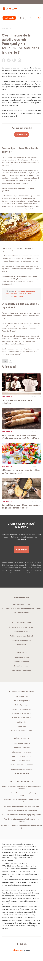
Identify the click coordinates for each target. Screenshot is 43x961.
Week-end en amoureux (21, 718)
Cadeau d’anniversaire (21, 748)
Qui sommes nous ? (21, 657)
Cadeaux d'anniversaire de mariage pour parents (21, 815)
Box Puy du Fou (22, 696)
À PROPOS (21, 652)
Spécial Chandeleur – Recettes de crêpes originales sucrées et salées (21, 506)
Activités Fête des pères (21, 713)
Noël (22, 18)
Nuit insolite (21, 722)
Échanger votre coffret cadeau (21, 627)
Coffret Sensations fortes (21, 730)
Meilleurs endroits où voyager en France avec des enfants (21, 787)
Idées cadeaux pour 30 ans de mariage (21, 810)
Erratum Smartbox (21, 613)
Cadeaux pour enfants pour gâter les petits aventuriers (21, 800)
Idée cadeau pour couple (21, 760)
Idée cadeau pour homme (21, 752)
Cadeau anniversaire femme (21, 769)
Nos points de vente (21, 666)
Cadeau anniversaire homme (21, 765)
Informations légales (21, 604)
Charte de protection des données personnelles (21, 608)
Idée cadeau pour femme (21, 756)
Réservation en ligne (21, 632)
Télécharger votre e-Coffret (21, 636)
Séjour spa (21, 726)
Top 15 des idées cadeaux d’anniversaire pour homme (21, 820)
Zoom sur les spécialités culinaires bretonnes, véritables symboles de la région (20, 294)
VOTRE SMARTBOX (21, 622)
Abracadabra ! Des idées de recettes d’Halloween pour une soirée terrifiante (20, 437)
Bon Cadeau (21, 644)
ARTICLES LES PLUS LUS (21, 781)
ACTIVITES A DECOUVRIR (21, 691)
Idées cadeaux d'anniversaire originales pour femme (21, 794)
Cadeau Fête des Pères (21, 709)
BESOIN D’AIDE (21, 597)
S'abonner (21, 549)
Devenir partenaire (21, 662)
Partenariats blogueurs (21, 670)
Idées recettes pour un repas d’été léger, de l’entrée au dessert (21, 471)
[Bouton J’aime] (5, 361)
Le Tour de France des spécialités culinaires (17, 402)
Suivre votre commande (21, 640)
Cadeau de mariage (21, 773)
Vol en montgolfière (22, 701)
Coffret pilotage (21, 705)
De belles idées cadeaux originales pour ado (21, 806)
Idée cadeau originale (21, 743)
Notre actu (9, 18)
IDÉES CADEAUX (21, 738)
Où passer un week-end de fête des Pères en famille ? (21, 827)
